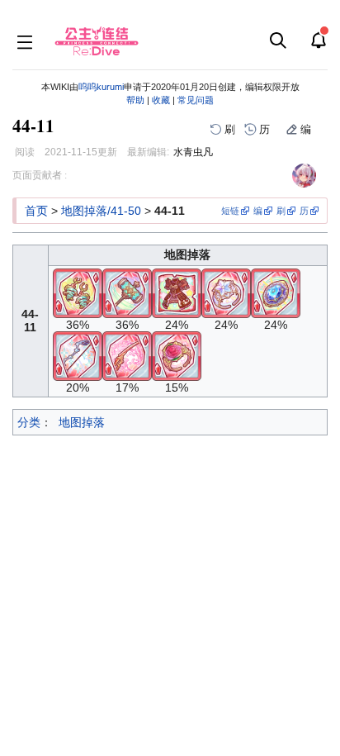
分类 (28, 422)
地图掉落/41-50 (101, 210)
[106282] (176, 291)
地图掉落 (82, 422)
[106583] (77, 291)
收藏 (161, 100)
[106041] (127, 354)
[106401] (275, 291)
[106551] (176, 354)
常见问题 (195, 100)
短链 (230, 211)
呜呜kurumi (101, 87)
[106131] (77, 354)
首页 (36, 210)
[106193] (127, 291)
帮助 (135, 100)
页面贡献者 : (39, 175)
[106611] (226, 291)
